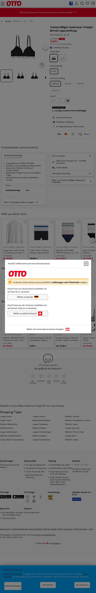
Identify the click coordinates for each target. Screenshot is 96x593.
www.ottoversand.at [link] (45, 329)
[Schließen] (86, 264)
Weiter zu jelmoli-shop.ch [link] (25, 313)
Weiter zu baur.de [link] (25, 297)
